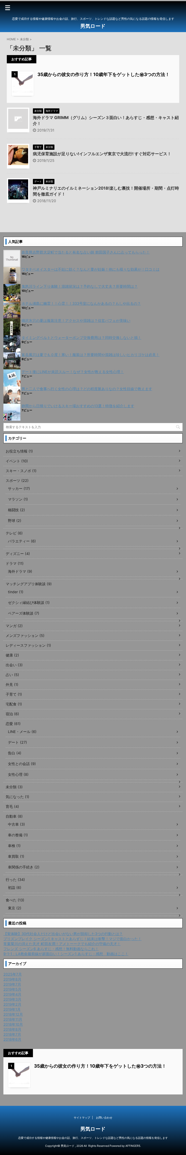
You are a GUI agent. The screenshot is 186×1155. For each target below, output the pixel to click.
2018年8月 (12, 1029)
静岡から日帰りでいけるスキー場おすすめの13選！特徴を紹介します (78, 406)
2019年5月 (12, 989)
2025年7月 (12, 974)
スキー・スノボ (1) (21, 470)
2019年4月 (12, 994)
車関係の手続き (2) (23, 867)
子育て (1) (14, 694)
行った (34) (15, 879)
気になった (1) (17, 796)
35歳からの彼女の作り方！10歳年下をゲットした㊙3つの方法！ (103, 74)
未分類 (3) (14, 787)
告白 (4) (14, 753)
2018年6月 (12, 1039)
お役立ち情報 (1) (19, 451)
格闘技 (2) (16, 510)
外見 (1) (12, 684)
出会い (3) (14, 665)
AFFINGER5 (132, 1145)
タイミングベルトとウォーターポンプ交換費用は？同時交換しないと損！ (81, 337)
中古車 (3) (16, 824)
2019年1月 (12, 1009)
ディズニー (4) (18, 553)
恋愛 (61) (13, 723)
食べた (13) (15, 900)
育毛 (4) (12, 806)
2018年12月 (13, 1014)
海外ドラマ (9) (20, 571)
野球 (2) (14, 520)
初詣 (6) (14, 887)
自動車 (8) (14, 816)
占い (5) (12, 674)
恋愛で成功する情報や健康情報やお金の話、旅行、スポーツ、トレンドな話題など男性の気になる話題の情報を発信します (93, 1138)
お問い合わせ (104, 1117)
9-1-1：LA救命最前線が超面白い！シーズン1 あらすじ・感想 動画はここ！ (65, 953)
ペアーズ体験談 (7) (23, 613)
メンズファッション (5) (25, 635)
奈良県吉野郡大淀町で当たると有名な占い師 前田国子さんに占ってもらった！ (86, 252)
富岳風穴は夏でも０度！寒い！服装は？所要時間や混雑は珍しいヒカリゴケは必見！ (90, 354)
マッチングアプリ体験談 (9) (29, 584)
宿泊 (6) (12, 714)
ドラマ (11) (15, 563)
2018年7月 (12, 1034)
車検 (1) (14, 845)
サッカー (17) (19, 488)
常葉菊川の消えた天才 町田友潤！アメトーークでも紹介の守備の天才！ (62, 943)
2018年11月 (12, 1019)
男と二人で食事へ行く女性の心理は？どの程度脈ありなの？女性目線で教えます (87, 389)
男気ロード (93, 26)
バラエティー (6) (22, 541)
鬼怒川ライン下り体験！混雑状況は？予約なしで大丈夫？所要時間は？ (80, 286)
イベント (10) (17, 461)
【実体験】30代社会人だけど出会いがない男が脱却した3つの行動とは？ (63, 933)
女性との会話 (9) (22, 763)
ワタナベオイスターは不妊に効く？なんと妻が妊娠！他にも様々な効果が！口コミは (90, 269)
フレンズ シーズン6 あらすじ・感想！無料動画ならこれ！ (51, 948)
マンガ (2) (14, 625)
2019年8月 (12, 979)
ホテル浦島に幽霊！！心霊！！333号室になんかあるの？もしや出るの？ (81, 303)
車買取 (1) (16, 856)
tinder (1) (15, 592)
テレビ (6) (14, 533)
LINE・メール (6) (22, 731)
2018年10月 (13, 1024)
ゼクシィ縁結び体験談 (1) (29, 602)
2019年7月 (12, 984)
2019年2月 (12, 1004)
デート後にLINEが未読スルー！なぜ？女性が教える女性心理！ (73, 371)
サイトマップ (82, 1117)
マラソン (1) (18, 499)
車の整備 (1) (18, 835)
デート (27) (17, 742)
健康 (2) (12, 655)
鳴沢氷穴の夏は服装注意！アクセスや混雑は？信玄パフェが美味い (76, 320)
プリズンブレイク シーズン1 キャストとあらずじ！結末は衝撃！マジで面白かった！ (72, 938)
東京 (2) (14, 908)
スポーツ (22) (17, 480)
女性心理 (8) (18, 774)
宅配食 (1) (14, 704)
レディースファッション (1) (28, 645)
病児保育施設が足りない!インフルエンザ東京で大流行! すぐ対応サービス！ (102, 153)
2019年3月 (12, 999)
